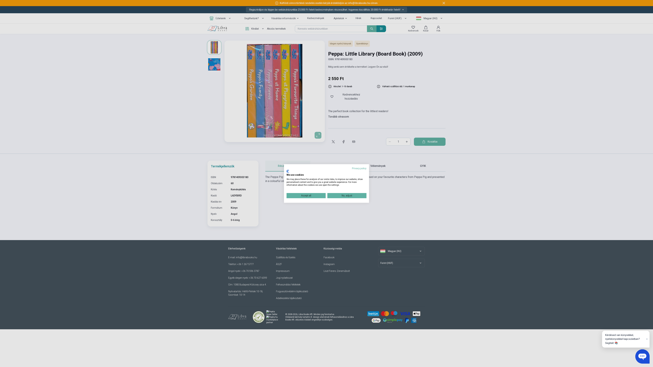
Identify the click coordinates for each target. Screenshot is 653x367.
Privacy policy (359, 168)
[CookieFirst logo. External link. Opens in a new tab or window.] (288, 171)
